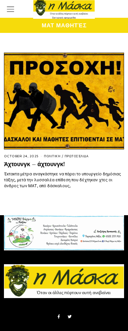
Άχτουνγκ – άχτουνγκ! (34, 164)
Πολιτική (52, 156)
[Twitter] (70, 317)
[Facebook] (59, 317)
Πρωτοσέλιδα (77, 156)
